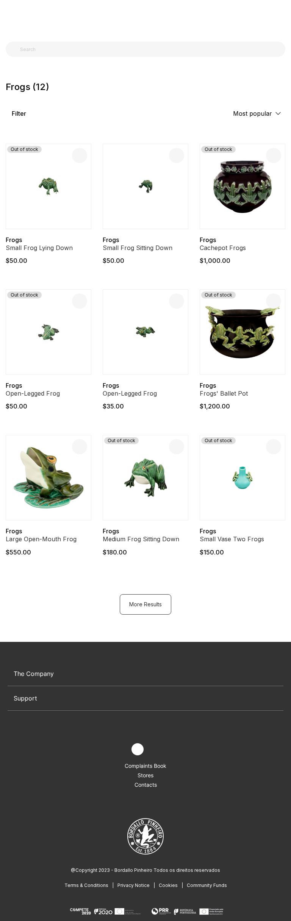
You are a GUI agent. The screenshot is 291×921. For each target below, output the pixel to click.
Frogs (14, 240)
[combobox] (150, 49)
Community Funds (207, 885)
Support (25, 698)
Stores (145, 775)
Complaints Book (145, 766)
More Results (145, 604)
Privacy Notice (133, 885)
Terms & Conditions (86, 885)
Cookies (168, 885)
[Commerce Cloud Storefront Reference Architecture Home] (143, 19)
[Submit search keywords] (13, 49)
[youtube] (155, 749)
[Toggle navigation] (10, 18)
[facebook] (120, 749)
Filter (18, 113)
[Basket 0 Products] (282, 18)
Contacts (146, 784)
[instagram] (137, 749)
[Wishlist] (79, 155)
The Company (34, 673)
